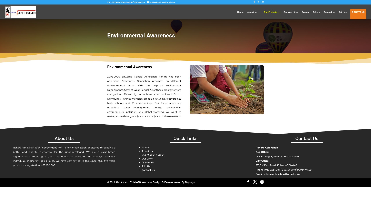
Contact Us (329, 12)
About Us (252, 12)
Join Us (343, 12)
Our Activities (291, 12)
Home (240, 12)
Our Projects (270, 12)
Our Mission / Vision (153, 155)
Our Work (147, 158)
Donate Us (358, 12)
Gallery (316, 12)
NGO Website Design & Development (158, 182)
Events (305, 12)
